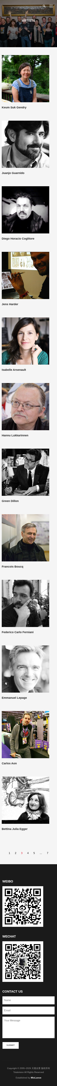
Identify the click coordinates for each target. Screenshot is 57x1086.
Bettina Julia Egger (15, 829)
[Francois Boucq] (25, 537)
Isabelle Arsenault (14, 369)
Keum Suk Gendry (14, 107)
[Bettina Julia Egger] (25, 800)
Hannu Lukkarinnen (15, 435)
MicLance (36, 1077)
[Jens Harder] (25, 275)
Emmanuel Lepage (14, 697)
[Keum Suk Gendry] (25, 78)
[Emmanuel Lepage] (25, 669)
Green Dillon (10, 501)
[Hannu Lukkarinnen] (25, 406)
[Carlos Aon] (25, 734)
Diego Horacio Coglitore (18, 238)
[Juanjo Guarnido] (25, 144)
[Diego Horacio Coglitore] (25, 209)
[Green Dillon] (25, 472)
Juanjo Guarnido (13, 173)
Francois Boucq (12, 566)
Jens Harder (10, 304)
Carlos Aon (9, 763)
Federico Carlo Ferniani (18, 632)
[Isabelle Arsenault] (25, 341)
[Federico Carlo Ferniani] (25, 603)
